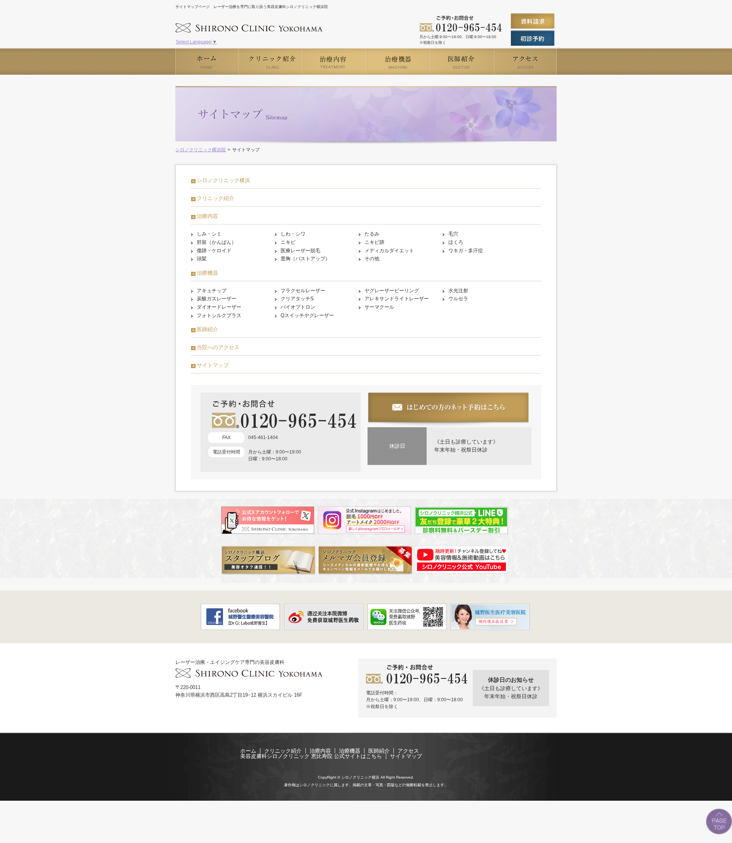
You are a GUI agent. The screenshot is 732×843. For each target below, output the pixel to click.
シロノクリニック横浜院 (200, 149)
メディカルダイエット (389, 250)
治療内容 (207, 216)
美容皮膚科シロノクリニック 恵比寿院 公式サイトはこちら (311, 756)
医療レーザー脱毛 (300, 250)
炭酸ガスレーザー (216, 298)
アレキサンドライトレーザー (396, 298)
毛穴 (453, 234)
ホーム (248, 751)
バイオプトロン (298, 307)
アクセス (408, 751)
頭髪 (202, 258)
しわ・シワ (293, 234)
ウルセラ (458, 298)
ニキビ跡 (374, 242)
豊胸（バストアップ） (305, 258)
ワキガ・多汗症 (465, 250)
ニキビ (288, 242)
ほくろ (455, 242)
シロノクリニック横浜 (223, 180)
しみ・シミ (209, 234)
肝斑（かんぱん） (216, 242)
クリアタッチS (297, 298)
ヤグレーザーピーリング (391, 290)
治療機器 (207, 273)
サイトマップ (213, 365)
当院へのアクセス (218, 347)
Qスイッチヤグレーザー (307, 315)
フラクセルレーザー (303, 290)
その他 (371, 258)
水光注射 (458, 290)
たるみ (371, 234)
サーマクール (379, 307)
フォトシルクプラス (219, 315)
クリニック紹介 (215, 198)
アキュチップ (211, 290)
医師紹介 (207, 329)
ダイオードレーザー (219, 307)
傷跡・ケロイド (214, 250)
